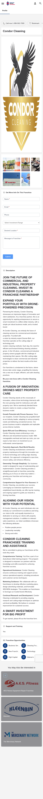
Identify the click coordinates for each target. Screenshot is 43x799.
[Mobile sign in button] (35, 3)
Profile (4, 10)
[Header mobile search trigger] (40, 3)
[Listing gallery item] (11, 164)
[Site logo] (11, 3)
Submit (8, 257)
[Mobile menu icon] (2, 3)
